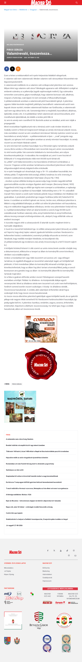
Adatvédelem (47, 574)
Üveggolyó (33, 10)
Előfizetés (46, 568)
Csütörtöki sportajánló (14, 513)
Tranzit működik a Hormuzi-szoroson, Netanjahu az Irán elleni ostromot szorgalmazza (37, 488)
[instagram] (73, 550)
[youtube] (60, 550)
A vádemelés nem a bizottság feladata (19, 439)
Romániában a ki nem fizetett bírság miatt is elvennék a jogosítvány (30, 464)
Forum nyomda (60, 595)
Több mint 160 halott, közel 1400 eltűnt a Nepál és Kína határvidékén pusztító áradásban (37, 451)
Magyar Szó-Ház (47, 595)
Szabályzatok (47, 578)
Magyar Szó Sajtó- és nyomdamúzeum (73, 596)
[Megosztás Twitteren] (12, 68)
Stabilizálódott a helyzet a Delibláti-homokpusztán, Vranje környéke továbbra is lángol (37, 519)
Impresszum (47, 581)
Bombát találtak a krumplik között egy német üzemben (25, 445)
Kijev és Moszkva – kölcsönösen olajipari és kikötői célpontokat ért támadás (33, 501)
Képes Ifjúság (9, 574)
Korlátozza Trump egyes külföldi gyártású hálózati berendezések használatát (34, 482)
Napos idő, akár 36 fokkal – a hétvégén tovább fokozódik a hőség (29, 507)
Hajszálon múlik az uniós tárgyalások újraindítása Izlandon (27, 457)
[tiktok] (67, 550)
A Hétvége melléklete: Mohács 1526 (18, 494)
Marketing (46, 571)
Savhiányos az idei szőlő (14, 470)
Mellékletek (23, 10)
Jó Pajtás (7, 571)
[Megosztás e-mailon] (18, 68)
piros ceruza (17, 384)
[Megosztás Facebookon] (6, 68)
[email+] (75, 555)
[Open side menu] (5, 2)
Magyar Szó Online (10, 10)
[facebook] (47, 550)
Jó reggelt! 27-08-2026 (14, 525)
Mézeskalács (8, 568)
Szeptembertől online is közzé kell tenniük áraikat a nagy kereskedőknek (32, 476)
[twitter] (54, 550)
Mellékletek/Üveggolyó (15, 44)
